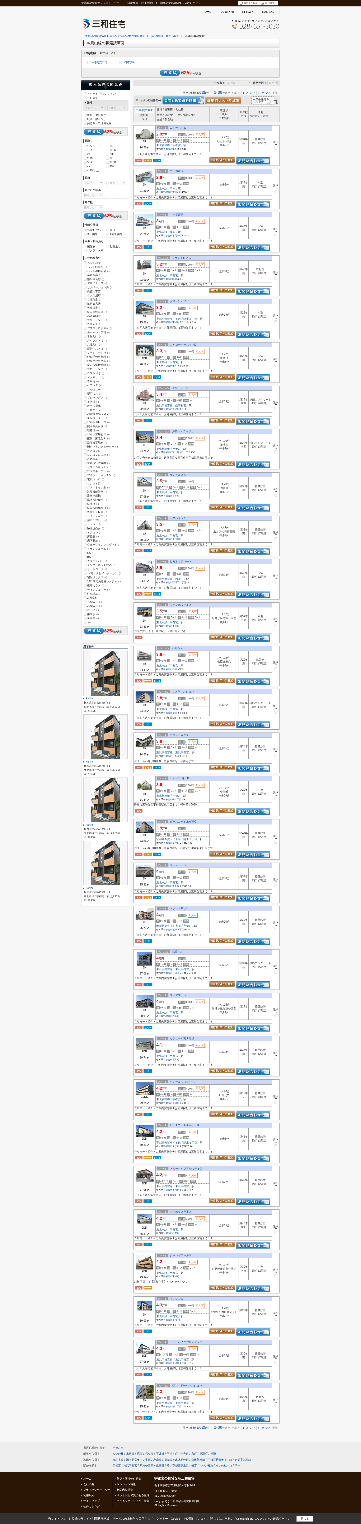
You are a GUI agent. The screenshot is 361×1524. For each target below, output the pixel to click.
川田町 (175, 1103)
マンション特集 (126, 1484)
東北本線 (161, 188)
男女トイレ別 (97, 512)
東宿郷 (130, 1453)
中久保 (175, 886)
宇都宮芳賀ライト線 (168, 318)
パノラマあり (95, 250)
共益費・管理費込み (99, 123)
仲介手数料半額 (98, 360)
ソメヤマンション (183, 691)
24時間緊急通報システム (104, 581)
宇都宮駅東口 (180, 1465)
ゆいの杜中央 (224, 1465)
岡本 (129, 62)
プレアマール (178, 995)
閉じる (305, 1518)
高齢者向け (95, 315)
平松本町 (177, 539)
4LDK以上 (93, 170)
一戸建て (92, 97)
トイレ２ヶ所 (97, 516)
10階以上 (94, 601)
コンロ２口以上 (98, 454)
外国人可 (94, 324)
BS (90, 556)
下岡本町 (177, 192)
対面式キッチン (98, 471)
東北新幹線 (163, 145)
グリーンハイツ (179, 301)
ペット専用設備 (98, 271)
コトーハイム (178, 127)
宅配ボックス (97, 577)
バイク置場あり (98, 434)
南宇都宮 (180, 405)
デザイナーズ (97, 283)
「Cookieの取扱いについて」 (250, 1518)
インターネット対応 (101, 565)
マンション (109, 93)
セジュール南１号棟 (182, 1038)
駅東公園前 (146, 1465)
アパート (92, 93)
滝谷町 (175, 409)
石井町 (175, 495)
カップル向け (97, 340)
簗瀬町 (204, 1453)
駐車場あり (95, 593)
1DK (89, 150)
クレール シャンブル (182, 1081)
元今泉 (149, 1453)
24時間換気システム (101, 413)
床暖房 (93, 536)
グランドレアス (181, 257)
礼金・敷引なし (96, 119)
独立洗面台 (95, 528)
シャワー (94, 524)
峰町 (174, 279)
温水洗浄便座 (97, 499)
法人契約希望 (97, 312)
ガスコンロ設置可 (99, 328)
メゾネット (95, 377)
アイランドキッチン (101, 475)
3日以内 (92, 234)
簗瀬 (174, 712)
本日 (112, 230)
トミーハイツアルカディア (186, 1168)
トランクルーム (98, 548)
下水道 (93, 401)
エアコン (94, 532)
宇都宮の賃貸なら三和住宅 (174, 1478)
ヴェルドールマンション (187, 1385)
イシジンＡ (176, 1298)
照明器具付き (97, 426)
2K (88, 154)
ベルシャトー (180, 648)
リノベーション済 (99, 287)
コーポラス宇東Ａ (181, 1211)
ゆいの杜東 (206, 1465)
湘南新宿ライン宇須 (168, 925)
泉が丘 (175, 843)
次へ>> (265, 92)
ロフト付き (95, 373)
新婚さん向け (97, 348)
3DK (89, 162)
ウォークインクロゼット (104, 544)
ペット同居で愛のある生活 (133, 1495)
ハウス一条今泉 (179, 734)
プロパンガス (97, 397)
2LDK (90, 158)
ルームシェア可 (98, 332)
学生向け (94, 336)
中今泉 (184, 1453)
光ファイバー (97, 561)
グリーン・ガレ (181, 388)
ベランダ (94, 385)
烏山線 (157, 1459)
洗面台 (93, 503)
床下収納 (94, 540)
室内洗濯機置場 (98, 364)
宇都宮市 (167, 149)
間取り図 (147, 110)
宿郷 (139, 1453)
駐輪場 (93, 430)
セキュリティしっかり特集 (133, 1500)
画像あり (92, 246)
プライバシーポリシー (97, 1489)
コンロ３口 (95, 483)
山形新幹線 (198, 1459)
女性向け (94, 344)
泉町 (194, 1453)
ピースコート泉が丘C (183, 821)
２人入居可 (95, 295)
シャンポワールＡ (181, 604)
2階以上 (93, 597)
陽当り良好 (95, 279)
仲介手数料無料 (98, 356)
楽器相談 (94, 275)
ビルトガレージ (98, 422)
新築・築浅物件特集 (129, 1478)
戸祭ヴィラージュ (183, 431)
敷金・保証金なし (98, 115)
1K (111, 146)
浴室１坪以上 (97, 520)
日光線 (168, 1459)
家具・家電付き (98, 438)
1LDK (112, 150)
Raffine (89, 698)
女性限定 (94, 299)
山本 (174, 149)
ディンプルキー (98, 589)
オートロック (97, 569)
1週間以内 (116, 234)
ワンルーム (94, 146)
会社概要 (88, 1484)
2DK (112, 154)
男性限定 (94, 307)
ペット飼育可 (97, 266)
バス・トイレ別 (98, 487)
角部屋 (93, 618)
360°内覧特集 (125, 1489)
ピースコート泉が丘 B (184, 1125)
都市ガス (94, 393)
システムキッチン (99, 467)
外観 (138, 110)
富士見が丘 (178, 452)
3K (111, 158)
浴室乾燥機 (95, 495)
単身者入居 (95, 303)
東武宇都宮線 (164, 405)
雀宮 (194, 1465)
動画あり (115, 246)
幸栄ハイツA (177, 518)
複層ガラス (95, 585)
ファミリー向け (98, 352)
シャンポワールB (180, 1255)
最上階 (93, 610)
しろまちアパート (181, 561)
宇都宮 (99, 62)
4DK (112, 166)
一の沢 (175, 973)
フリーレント (97, 320)
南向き (93, 614)
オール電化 (95, 405)
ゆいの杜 (118, 1453)
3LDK (112, 162)
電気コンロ (95, 479)
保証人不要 (95, 291)
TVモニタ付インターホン (104, 573)
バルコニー (95, 389)
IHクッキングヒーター (102, 446)
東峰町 (175, 322)
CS (90, 552)
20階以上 (94, 605)
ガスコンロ (95, 450)
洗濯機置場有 (97, 442)
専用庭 (93, 381)
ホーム (87, 1478)
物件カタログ (91, 1506)
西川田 (179, 579)
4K (88, 166)
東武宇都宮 (182, 752)
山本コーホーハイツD (183, 344)
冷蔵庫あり (95, 458)
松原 (174, 669)
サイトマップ (91, 1500)
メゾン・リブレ (179, 908)
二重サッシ (95, 409)
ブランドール (178, 865)
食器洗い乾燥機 (98, 463)
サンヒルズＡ (178, 474)
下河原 (175, 1189)
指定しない (94, 230)
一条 (174, 756)
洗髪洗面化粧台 (98, 507)
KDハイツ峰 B (179, 778)
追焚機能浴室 (97, 491)
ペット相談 (95, 262)
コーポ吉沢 (176, 171)
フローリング (97, 369)
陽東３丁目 (190, 318)
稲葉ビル (177, 951)
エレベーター (97, 418)
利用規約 (88, 1495)
